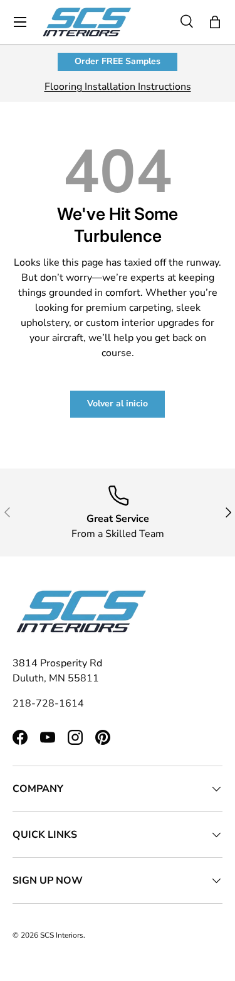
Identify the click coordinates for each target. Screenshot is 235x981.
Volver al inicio (117, 403)
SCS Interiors (61, 935)
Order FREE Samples (117, 61)
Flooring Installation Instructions (117, 87)
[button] (215, 22)
